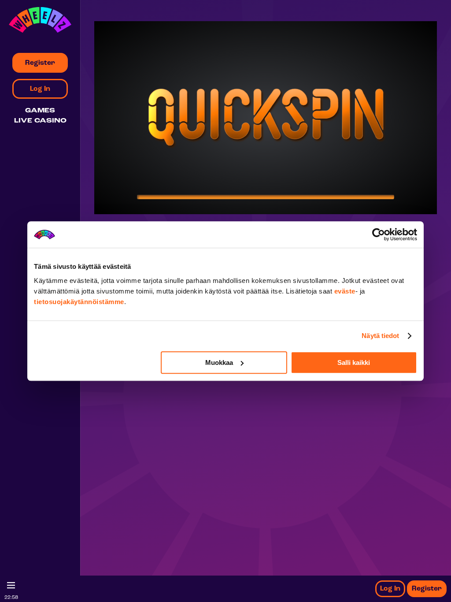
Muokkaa (219, 362)
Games (40, 111)
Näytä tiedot (380, 335)
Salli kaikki (353, 362)
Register (427, 588)
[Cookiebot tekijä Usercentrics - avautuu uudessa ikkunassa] (378, 234)
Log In (390, 588)
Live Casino (40, 121)
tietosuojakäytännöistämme (79, 301)
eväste (344, 291)
